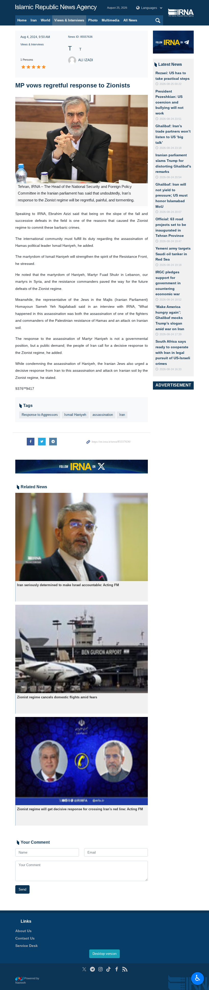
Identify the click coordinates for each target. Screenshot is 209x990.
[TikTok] (108, 969)
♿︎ (197, 978)
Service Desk (26, 946)
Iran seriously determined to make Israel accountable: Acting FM (68, 585)
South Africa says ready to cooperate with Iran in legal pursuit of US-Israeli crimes (172, 352)
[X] (84, 969)
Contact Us (25, 938)
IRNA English (56, 8)
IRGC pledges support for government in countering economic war (168, 283)
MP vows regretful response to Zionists (72, 85)
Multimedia (110, 20)
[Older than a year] (81, 537)
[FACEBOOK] (116, 969)
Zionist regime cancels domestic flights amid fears (57, 697)
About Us (23, 931)
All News (130, 20)
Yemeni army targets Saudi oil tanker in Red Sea (173, 253)
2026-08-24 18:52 (170, 299)
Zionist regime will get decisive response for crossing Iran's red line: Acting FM (80, 809)
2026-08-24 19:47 (170, 241)
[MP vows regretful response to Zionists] (81, 139)
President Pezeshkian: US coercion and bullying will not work (169, 102)
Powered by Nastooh (27, 980)
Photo (93, 20)
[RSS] (124, 969)
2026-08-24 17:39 (170, 334)
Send (22, 889)
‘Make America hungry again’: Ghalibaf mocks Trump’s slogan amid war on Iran (169, 318)
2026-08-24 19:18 (170, 264)
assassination (103, 415)
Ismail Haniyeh (75, 415)
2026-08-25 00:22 (170, 83)
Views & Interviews (69, 20)
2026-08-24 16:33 (170, 369)
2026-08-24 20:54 (170, 177)
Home (22, 20)
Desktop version (104, 954)
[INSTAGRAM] (100, 969)
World (45, 20)
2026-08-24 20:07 (170, 211)
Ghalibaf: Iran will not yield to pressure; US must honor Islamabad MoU (171, 195)
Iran (34, 20)
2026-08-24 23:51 (170, 118)
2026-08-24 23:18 (170, 147)
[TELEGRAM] (92, 969)
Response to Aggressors (40, 415)
